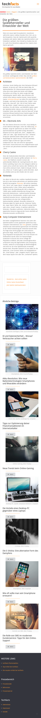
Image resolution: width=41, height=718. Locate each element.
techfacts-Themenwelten (10, 663)
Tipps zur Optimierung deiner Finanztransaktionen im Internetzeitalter (16, 426)
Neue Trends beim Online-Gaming (18, 468)
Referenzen (6, 687)
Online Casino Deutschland (15, 282)
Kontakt (5, 712)
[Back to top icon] (37, 714)
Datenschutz (6, 704)
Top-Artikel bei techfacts (10, 667)
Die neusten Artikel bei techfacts (13, 670)
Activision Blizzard (13, 99)
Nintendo (20, 183)
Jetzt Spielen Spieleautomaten (16, 285)
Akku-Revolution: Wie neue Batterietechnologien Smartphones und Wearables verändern (19, 381)
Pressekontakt (7, 684)
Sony (24, 224)
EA (35, 126)
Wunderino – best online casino (16, 279)
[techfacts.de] (10, 5)
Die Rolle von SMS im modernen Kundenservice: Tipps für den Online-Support (19, 638)
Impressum (6, 708)
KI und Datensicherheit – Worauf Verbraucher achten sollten (17, 337)
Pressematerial (7, 691)
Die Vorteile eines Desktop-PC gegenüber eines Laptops (16, 509)
